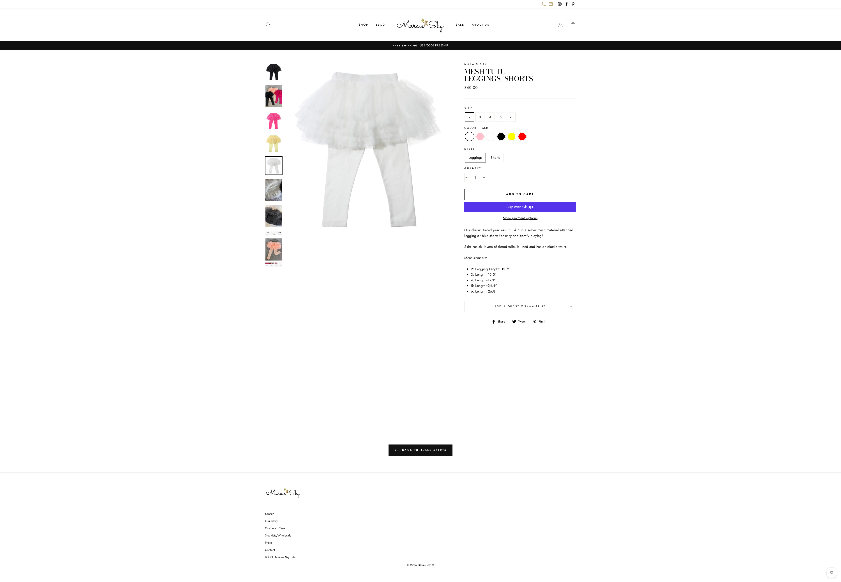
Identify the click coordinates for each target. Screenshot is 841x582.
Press (268, 542)
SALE (460, 25)
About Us (480, 25)
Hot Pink (480, 136)
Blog (380, 25)
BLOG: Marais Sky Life (280, 557)
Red (522, 136)
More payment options (520, 217)
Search (269, 513)
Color (476, 128)
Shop (363, 25)
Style (469, 149)
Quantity (473, 168)
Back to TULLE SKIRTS (426, 452)
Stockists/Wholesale (278, 535)
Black (501, 136)
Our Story (271, 521)
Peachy (490, 136)
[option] (420, 45)
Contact (270, 550)
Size (468, 108)
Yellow (511, 136)
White (469, 136)
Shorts (495, 157)
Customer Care (275, 528)
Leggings (475, 157)
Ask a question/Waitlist (535, 308)
